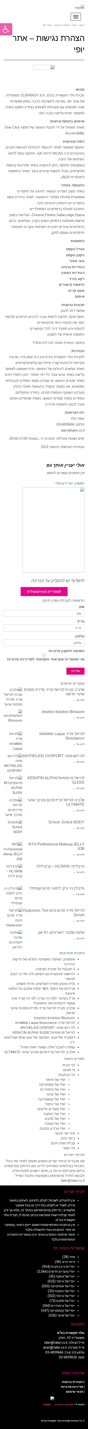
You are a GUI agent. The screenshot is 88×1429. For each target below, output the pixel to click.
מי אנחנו (69, 1070)
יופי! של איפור (56, 1080)
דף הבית (68, 1065)
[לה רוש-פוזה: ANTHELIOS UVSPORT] (13, 763)
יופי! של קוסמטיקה (52, 1099)
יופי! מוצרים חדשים (52, 1109)
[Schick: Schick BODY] (13, 829)
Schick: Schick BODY (66, 822)
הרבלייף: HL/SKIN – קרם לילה (60, 866)
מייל (80, 621)
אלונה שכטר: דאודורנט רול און (61, 932)
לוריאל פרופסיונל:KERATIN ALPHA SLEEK (44, 1032)
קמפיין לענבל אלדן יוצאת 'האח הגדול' (47, 1047)
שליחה (75, 671)
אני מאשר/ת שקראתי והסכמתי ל (45, 659)
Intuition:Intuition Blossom (63, 712)
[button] (6, 29)
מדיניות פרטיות (72, 1387)
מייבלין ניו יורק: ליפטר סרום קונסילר (56, 888)
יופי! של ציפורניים (53, 1089)
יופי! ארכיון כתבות (53, 1128)
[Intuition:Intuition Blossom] (13, 719)
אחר (72, 1257)
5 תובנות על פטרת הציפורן (55, 969)
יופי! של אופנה (55, 1124)
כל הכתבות (66, 1075)
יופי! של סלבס (55, 1119)
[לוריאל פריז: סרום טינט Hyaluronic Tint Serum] (13, 917)
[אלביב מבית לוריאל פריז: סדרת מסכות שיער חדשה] (13, 696)
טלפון (79, 636)
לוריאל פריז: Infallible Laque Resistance (45, 1023)
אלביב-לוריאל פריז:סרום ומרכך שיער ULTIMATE (39, 1052)
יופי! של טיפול (55, 1104)
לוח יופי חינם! (65, 1133)
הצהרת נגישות (72, 1382)
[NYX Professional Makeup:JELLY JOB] (13, 851)
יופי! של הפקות (55, 1114)
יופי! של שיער (56, 1094)
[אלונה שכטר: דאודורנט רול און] (13, 939)
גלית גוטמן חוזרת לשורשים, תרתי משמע (45, 984)
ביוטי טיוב (68, 1138)
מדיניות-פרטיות (19, 659)
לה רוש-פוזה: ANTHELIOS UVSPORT (53, 756)
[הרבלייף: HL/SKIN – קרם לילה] (13, 873)
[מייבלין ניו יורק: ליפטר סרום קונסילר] (13, 895)
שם (81, 607)
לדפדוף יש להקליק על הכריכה (57, 580)
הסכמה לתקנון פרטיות (66, 651)
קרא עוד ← (78, 700)
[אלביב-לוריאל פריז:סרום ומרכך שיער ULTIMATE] (13, 807)
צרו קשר (69, 1148)
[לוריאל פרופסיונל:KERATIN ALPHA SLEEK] (13, 785)
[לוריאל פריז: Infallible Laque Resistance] (13, 741)
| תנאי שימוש (75, 1391)
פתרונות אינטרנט (63, 1404)
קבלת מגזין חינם (63, 1143)
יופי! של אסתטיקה (52, 1084)
